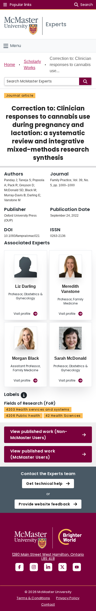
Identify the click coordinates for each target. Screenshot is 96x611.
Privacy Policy (67, 598)
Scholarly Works (32, 64)
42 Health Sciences (63, 415)
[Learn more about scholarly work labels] (24, 395)
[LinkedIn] (48, 567)
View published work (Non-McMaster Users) (38, 435)
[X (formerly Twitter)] (62, 567)
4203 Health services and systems (37, 409)
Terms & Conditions (33, 598)
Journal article (19, 95)
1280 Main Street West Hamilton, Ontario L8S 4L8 (48, 556)
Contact (48, 604)
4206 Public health (23, 415)
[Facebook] (19, 567)
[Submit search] (85, 81)
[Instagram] (34, 567)
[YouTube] (77, 567)
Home (9, 64)
